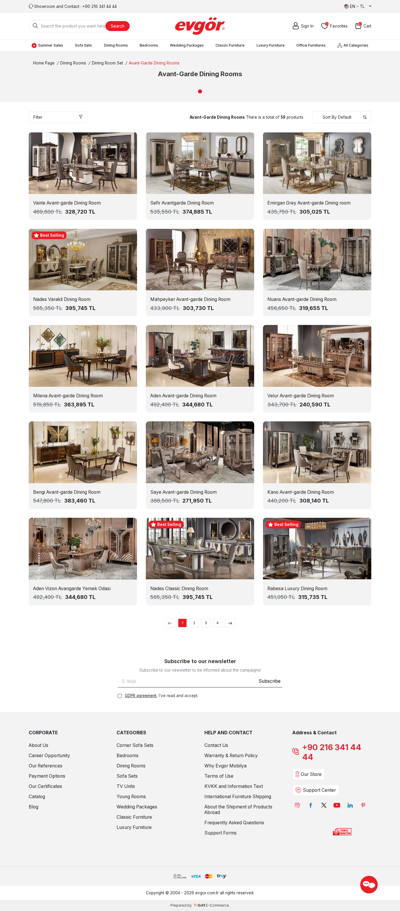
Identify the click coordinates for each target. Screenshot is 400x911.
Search (117, 25)
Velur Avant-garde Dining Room (300, 396)
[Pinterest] (363, 805)
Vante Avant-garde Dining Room (67, 203)
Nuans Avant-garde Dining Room (301, 299)
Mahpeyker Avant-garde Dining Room (190, 299)
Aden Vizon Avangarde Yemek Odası (72, 588)
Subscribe (270, 681)
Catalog (37, 796)
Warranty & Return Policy (231, 755)
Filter (37, 117)
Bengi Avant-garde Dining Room (66, 492)
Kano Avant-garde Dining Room (300, 492)
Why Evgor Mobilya (225, 766)
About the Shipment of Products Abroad (238, 809)
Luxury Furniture (271, 45)
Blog (33, 807)
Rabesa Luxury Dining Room (297, 588)
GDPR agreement (140, 695)
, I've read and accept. (161, 695)
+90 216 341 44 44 (331, 752)
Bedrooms (149, 45)
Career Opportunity (49, 755)
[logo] (200, 26)
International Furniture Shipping (237, 796)
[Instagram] (297, 805)
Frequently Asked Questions (234, 822)
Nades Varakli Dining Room (61, 299)
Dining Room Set (107, 63)
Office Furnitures (311, 45)
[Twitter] (324, 805)
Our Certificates (45, 786)
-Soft (200, 905)
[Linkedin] (350, 805)
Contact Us (216, 745)
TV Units (126, 786)
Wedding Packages (187, 45)
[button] (200, 91)
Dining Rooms (116, 45)
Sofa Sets (83, 45)
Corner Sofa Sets (135, 745)
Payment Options (47, 776)
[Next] (230, 623)
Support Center (319, 790)
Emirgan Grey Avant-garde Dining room (309, 203)
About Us (38, 745)
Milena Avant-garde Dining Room (68, 396)
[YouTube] (337, 805)
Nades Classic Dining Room (179, 588)
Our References (45, 766)
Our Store (311, 774)
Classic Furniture (230, 45)
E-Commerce (217, 905)
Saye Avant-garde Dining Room (183, 492)
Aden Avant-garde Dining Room (183, 396)
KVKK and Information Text (233, 786)
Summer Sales (50, 45)
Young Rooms (131, 796)
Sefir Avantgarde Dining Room (182, 203)
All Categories (355, 45)
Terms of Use (218, 776)
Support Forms (220, 833)
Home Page (43, 63)
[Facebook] (310, 805)
